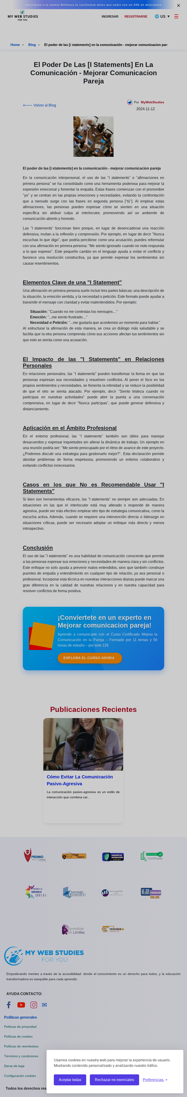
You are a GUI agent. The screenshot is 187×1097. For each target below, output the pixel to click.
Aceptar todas (70, 1080)
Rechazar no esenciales (114, 1080)
